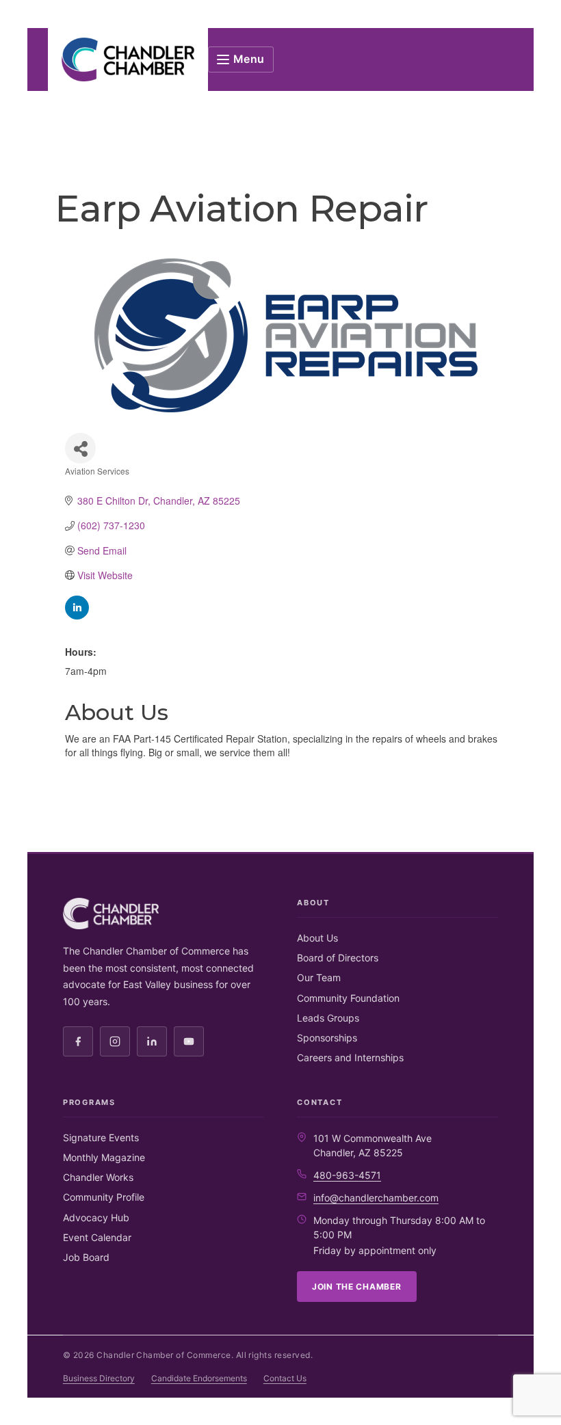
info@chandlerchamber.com (376, 1197)
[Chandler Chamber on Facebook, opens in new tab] (78, 1041)
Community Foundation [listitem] (348, 998)
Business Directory (99, 1378)
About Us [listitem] (317, 938)
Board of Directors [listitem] (337, 957)
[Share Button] (80, 448)
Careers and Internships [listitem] (350, 1057)
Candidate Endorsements (199, 1378)
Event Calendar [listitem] (97, 1237)
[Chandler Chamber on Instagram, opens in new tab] (115, 1041)
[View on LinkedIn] (77, 615)
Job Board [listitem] (86, 1257)
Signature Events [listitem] (101, 1137)
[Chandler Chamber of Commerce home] (128, 59)
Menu (249, 59)
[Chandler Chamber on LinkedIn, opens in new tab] (152, 1041)
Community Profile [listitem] (103, 1197)
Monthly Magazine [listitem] (104, 1157)
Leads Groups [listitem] (328, 1018)
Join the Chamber (357, 1286)
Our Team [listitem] (319, 977)
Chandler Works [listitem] (98, 1177)
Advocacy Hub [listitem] (96, 1217)
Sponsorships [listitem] (327, 1037)
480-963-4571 (347, 1175)
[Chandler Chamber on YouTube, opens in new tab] (189, 1041)
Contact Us (284, 1378)
